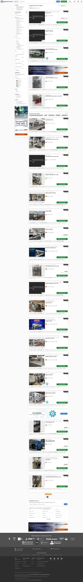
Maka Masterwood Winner (36, 554)
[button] (81, 1)
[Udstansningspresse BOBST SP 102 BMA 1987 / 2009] (37, 179)
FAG (17, 34)
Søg (58, 1)
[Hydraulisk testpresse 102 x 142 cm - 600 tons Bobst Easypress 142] (37, 426)
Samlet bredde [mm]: (18, 66)
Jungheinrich (19, 29)
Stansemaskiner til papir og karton (36, 115)
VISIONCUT (18, 44)
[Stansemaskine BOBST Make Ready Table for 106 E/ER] (37, 100)
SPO (17, 41)
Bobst (17, 17)
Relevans (63, 5)
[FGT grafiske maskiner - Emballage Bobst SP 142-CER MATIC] (37, 252)
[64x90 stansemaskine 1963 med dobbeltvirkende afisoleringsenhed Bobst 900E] (37, 463)
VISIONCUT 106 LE (21, 45)
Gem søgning (48, 494)
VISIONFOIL (18, 47)
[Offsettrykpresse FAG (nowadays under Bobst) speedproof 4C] (37, 445)
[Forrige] (29, 17)
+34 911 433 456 (19, 550)
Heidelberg (58, 115)
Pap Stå (57, 509)
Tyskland (20, 80)
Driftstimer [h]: (17, 59)
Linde (18, 32)
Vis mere (48, 519)
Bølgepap (31, 515)
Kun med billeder (19, 101)
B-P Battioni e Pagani (20, 18)
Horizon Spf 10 (45, 511)
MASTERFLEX (18, 46)
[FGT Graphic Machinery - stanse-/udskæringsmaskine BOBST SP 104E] (37, 324)
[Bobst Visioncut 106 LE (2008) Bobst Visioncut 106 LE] (37, 397)
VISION (18, 42)
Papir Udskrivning (59, 515)
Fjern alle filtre (37, 8)
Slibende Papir (58, 517)
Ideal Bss (43, 513)
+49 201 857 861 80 (56, 548)
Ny (17, 90)
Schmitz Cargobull (20, 27)
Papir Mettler (58, 513)
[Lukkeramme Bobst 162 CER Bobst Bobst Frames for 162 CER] (37, 270)
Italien (19, 84)
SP (17, 40)
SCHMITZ (18, 26)
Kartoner (44, 515)
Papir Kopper (58, 511)
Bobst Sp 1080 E (32, 513)
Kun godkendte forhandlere (21, 103)
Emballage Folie (32, 517)
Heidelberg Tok (65, 115)
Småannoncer (19, 95)
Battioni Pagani (19, 33)
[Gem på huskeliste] (67, 13)
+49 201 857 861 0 (38, 548)
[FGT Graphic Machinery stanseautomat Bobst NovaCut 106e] (37, 343)
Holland (19, 85)
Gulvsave (60, 554)
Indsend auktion (61, 72)
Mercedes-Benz (19, 21)
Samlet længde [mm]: (18, 63)
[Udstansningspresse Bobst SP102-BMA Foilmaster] (37, 82)
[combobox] (21, 79)
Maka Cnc (28, 554)
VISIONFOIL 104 (20, 49)
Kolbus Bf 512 (44, 517)
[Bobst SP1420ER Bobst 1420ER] (37, 216)
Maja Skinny (56, 554)
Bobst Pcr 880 (51, 115)
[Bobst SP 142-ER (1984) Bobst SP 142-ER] (37, 379)
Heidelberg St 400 (45, 509)
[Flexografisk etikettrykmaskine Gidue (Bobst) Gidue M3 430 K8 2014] (37, 481)
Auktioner (18, 97)
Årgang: (16, 55)
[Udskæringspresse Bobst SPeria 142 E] (37, 124)
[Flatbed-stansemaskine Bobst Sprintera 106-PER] (37, 197)
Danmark (18, 75)
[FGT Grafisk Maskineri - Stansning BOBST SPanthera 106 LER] (37, 361)
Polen (19, 83)
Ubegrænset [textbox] (18, 78)
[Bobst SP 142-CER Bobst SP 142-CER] (37, 234)
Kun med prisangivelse (20, 54)
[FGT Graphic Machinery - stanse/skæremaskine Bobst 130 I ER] (37, 306)
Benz (18, 19)
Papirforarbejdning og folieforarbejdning (19, 7)
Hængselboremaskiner (48, 554)
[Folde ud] (48, 27)
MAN (18, 22)
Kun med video (19, 102)
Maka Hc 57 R (23, 554)
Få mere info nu (64, 413)
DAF (18, 28)
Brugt (17, 91)
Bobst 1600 (31, 511)
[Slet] (55, 1)
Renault (18, 31)
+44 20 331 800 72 (20, 548)
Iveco (18, 23)
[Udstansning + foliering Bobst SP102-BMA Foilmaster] (37, 54)
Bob (30, 509)
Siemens (18, 24)
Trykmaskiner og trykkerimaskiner (19, 9)
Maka (42, 554)
